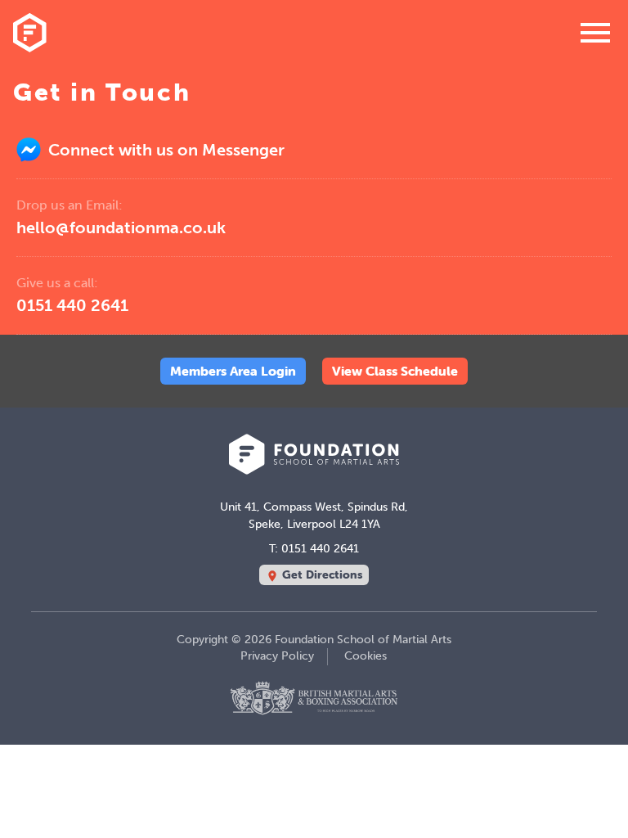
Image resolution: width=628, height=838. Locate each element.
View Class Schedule (395, 371)
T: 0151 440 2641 (314, 549)
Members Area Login (233, 371)
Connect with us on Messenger (164, 150)
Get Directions (314, 575)
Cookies (365, 656)
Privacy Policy (277, 656)
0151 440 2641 (72, 295)
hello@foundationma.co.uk (121, 217)
